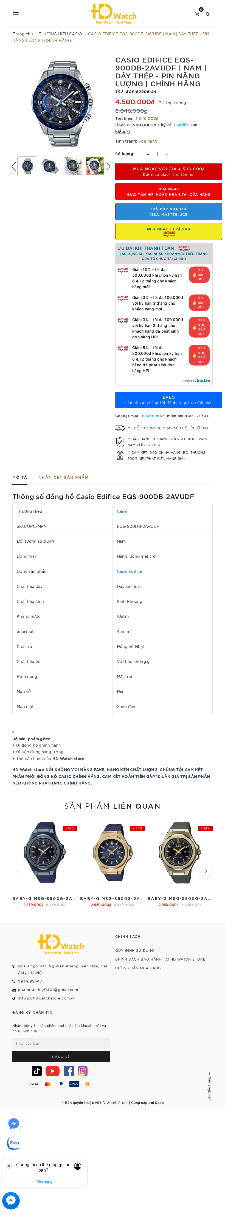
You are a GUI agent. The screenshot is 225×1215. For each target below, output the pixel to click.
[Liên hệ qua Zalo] (14, 1143)
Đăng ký (61, 1056)
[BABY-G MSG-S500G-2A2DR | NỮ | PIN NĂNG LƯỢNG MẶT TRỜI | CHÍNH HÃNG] (44, 862)
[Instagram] (83, 1071)
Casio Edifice (129, 571)
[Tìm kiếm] (208, 13)
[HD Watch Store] (113, 14)
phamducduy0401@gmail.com (48, 989)
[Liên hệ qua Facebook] (14, 1124)
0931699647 (152, 415)
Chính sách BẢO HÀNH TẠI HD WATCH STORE (160, 959)
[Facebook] (69, 1071)
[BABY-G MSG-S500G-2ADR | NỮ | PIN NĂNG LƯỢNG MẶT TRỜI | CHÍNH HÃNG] (112, 862)
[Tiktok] (37, 1071)
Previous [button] (14, 166)
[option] (61, 103)
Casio (122, 511)
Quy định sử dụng (134, 950)
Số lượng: (124, 153)
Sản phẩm (112, 805)
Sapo (159, 1102)
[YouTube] (53, 1071)
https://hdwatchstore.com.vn (47, 998)
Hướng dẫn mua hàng (138, 968)
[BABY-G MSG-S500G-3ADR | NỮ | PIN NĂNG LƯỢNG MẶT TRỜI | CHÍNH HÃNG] (180, 862)
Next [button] (108, 166)
